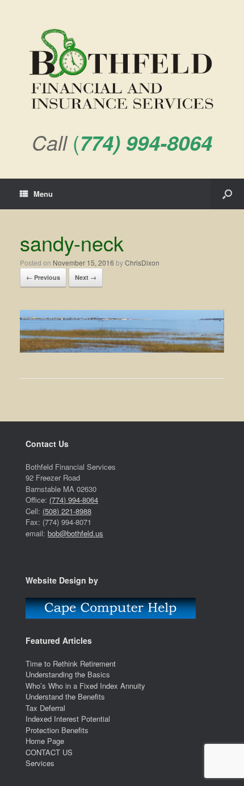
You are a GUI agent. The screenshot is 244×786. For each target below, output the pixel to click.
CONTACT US (49, 752)
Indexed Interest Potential (68, 718)
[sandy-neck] (122, 349)
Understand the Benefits (65, 696)
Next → (85, 277)
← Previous (43, 277)
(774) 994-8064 (73, 499)
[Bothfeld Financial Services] (122, 70)
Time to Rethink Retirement (71, 663)
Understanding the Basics (68, 674)
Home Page (45, 740)
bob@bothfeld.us (75, 533)
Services (40, 763)
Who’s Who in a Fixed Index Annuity (85, 685)
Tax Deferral (45, 707)
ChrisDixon (142, 262)
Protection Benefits (57, 730)
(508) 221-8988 (67, 511)
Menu (43, 193)
